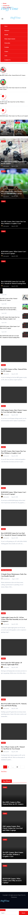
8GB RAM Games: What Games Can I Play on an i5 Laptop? (14, 115)
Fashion (6, 47)
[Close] (3, 910)
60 (17, 767)
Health (6, 34)
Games (6, 51)
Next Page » (4, 771)
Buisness (6, 30)
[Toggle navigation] (2, 19)
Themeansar (14, 897)
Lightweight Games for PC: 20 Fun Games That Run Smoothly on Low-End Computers (14, 619)
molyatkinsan (6, 578)
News (5, 26)
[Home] (1, 13)
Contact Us (7, 59)
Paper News (21, 895)
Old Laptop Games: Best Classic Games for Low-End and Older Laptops (8, 309)
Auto (5, 55)
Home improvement (9, 38)
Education (7, 43)
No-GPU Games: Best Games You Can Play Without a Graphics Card (13, 854)
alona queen (6, 131)
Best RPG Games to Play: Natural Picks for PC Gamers (12, 75)
